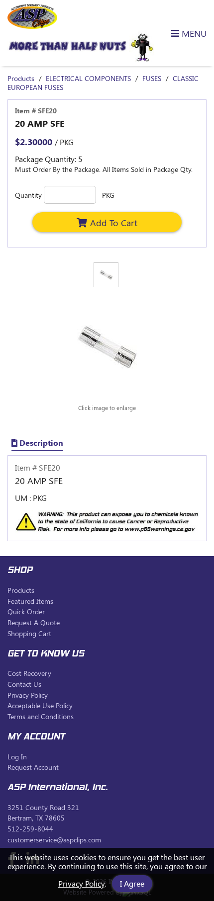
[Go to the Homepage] (32, 25)
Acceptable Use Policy (40, 705)
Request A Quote (33, 622)
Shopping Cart (29, 633)
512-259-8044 (30, 828)
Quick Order (26, 611)
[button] (183, 33)
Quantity (28, 195)
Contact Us (24, 684)
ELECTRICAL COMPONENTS (88, 78)
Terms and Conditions (40, 716)
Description (40, 442)
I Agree (132, 883)
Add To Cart (113, 222)
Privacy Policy (81, 883)
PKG (108, 195)
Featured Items (30, 601)
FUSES (151, 78)
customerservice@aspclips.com (54, 839)
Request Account (33, 767)
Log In (17, 756)
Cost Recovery (29, 673)
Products (20, 78)
